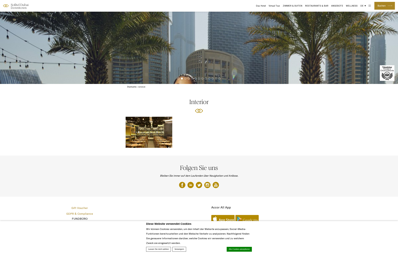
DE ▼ (363, 5)
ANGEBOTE (337, 5)
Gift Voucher (79, 208)
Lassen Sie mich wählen (158, 249)
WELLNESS (352, 5)
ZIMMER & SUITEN (292, 5)
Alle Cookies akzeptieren (239, 249)
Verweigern (179, 249)
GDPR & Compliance (79, 213)
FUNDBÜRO (80, 218)
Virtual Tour (274, 5)
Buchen (381, 5)
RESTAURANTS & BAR (316, 5)
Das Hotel (261, 5)
